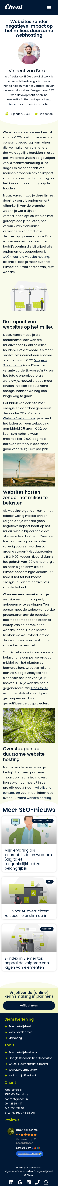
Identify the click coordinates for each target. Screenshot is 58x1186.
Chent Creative (27, 1130)
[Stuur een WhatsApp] (29, 1182)
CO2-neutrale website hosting (26, 257)
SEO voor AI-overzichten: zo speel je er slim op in (26, 913)
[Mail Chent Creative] (46, 1182)
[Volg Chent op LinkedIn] (11, 1182)
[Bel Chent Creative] (38, 1182)
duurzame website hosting (31, 798)
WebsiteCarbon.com (19, 418)
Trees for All (39, 688)
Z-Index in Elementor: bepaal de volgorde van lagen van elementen (26, 963)
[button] (49, 7)
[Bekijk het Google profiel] (20, 1182)
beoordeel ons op (28, 1153)
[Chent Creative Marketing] (19, 7)
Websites (46, 114)
